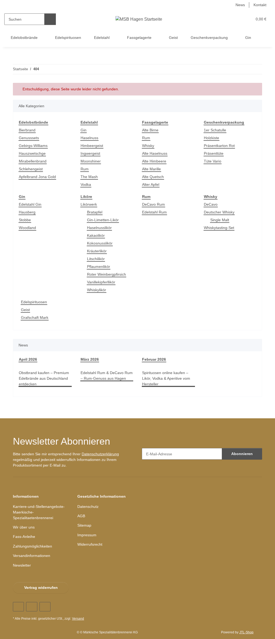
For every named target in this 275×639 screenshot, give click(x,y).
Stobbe (25, 220)
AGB (81, 516)
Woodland (27, 228)
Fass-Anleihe (24, 536)
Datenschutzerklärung (100, 454)
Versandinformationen (31, 555)
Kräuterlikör (97, 251)
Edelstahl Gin (30, 204)
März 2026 (90, 359)
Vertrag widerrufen (41, 587)
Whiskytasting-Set (219, 228)
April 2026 (28, 359)
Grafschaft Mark (34, 317)
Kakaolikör (96, 235)
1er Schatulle (215, 130)
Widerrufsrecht (89, 544)
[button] (227, 19)
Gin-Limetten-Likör (103, 220)
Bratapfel (94, 212)
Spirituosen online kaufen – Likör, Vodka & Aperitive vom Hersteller (166, 378)
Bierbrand (27, 130)
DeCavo (211, 204)
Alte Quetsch (153, 177)
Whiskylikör (96, 290)
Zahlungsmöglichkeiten (32, 546)
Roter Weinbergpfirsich (106, 274)
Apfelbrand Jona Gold (37, 177)
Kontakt (260, 5)
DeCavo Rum (153, 204)
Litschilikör (96, 259)
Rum (85, 169)
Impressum (86, 535)
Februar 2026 (154, 359)
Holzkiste (211, 138)
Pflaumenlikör (98, 266)
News (240, 5)
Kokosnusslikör (100, 243)
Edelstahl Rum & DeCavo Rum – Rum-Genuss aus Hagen (107, 376)
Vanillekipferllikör (101, 282)
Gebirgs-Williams (33, 145)
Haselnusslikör (99, 228)
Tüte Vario (212, 161)
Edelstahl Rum (154, 212)
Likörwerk (89, 204)
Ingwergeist (90, 153)
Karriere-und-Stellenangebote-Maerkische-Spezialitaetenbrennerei (39, 512)
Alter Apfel (150, 184)
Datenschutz (88, 506)
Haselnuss (89, 138)
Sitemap (84, 525)
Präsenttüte (213, 153)
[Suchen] (50, 19)
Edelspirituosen (34, 302)
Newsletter (22, 565)
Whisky (148, 145)
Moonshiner (91, 161)
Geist (25, 310)
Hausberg (27, 212)
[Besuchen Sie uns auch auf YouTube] (31, 606)
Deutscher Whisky (219, 212)
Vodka (86, 184)
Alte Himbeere (154, 161)
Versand (78, 618)
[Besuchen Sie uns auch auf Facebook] (18, 606)
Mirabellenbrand (32, 161)
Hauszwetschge (32, 153)
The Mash (89, 177)
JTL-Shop (246, 632)
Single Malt (219, 220)
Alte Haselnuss (154, 153)
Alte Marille (151, 169)
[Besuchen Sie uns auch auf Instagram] (44, 606)
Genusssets (29, 138)
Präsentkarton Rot (219, 145)
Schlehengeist (31, 169)
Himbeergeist (92, 145)
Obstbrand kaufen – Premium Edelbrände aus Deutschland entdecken (44, 378)
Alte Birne (150, 130)
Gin (83, 130)
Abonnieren (242, 454)
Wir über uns (24, 527)
